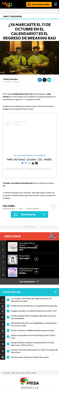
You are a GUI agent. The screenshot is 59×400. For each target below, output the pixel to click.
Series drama (32, 208)
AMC (21, 208)
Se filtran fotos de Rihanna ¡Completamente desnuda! (34, 306)
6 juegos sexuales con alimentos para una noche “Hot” (34, 311)
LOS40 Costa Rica (10, 79)
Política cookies (31, 373)
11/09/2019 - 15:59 (11, 82)
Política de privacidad (18, 373)
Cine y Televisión (12, 16)
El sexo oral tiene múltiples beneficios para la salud (32, 330)
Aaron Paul (50, 168)
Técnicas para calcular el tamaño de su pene (30, 357)
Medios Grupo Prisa (29, 387)
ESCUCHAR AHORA (40, 4)
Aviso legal (6, 373)
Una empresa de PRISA (29, 381)
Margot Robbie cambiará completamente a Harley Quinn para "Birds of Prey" (32, 343)
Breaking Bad (9, 208)
